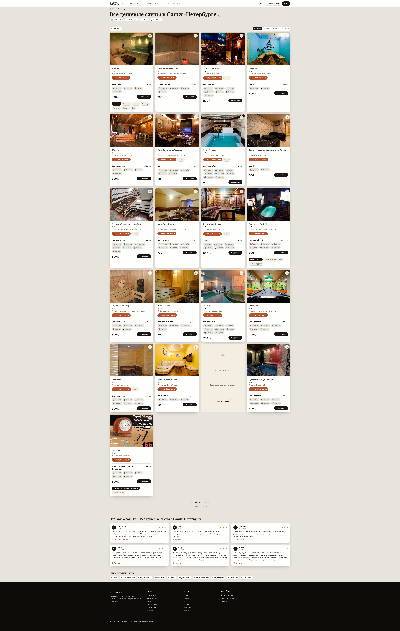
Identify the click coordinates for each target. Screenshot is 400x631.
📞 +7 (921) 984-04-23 (213, 78)
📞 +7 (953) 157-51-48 (258, 233)
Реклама (224, 601)
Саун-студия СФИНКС (258, 224)
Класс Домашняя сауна (273, 259)
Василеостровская (202, 578)
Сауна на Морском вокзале (169, 380)
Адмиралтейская (128, 578)
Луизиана (207, 306)
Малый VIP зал (118, 492)
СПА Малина (117, 150)
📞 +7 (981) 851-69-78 (121, 234)
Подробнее (144, 97)
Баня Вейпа (116, 380)
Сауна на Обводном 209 (168, 68)
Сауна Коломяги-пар (120, 306)
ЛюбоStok (116, 450)
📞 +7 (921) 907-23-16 (121, 315)
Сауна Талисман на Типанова (170, 150)
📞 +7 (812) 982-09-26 (258, 389)
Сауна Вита (253, 68)
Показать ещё (200, 502)
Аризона (115, 68)
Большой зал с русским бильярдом (126, 488)
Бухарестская (185, 578)
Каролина (116, 104)
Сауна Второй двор (166, 224)
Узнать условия (223, 401)
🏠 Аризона (177, 539)
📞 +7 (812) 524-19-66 (213, 159)
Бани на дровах (152, 604)
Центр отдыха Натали (212, 224)
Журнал (167, 3)
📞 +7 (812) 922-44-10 (258, 315)
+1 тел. (227, 78)
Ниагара (125, 108)
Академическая (145, 578)
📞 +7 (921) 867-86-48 (121, 389)
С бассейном (151, 607)
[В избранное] (150, 36)
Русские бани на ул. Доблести (261, 380)
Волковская (233, 578)
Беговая (172, 578)
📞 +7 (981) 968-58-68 (121, 460)
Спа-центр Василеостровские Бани (126, 224)
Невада (136, 104)
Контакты (176, 3)
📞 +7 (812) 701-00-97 (121, 159)
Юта (133, 108)
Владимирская (219, 578)
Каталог (149, 3)
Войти (286, 3)
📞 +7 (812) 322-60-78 (167, 389)
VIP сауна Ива (254, 306)
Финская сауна (152, 598)
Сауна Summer (164, 306)
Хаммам (150, 601)
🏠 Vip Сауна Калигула (120, 539)
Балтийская (160, 578)
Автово (115, 578)
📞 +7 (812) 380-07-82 (213, 315)
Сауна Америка (209, 150)
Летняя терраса (256, 264)
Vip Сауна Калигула (211, 68)
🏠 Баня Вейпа (238, 539)
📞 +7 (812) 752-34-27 (258, 159)
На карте (158, 3)
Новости (186, 601)
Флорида (145, 104)
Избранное (187, 607)
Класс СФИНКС (255, 259)
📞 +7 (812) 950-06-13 (167, 233)
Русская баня (151, 595)
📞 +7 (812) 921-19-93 (121, 78)
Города (186, 604)
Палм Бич (126, 104)
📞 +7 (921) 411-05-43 (258, 78)
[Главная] (110, 9)
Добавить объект (272, 3)
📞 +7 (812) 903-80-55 (167, 315)
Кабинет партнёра (227, 598)
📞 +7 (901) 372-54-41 (167, 159)
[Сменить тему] (261, 3)
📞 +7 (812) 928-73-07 (167, 78)
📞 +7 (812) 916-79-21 (212, 234)
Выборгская (247, 578)
